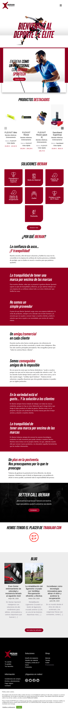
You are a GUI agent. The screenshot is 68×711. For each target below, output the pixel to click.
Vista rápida (11, 143)
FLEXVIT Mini (11, 132)
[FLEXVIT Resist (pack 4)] (41, 116)
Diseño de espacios (31, 658)
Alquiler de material (31, 660)
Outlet (47, 662)
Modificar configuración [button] (8, 707)
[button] (5, 128)
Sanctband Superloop (57, 133)
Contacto (8, 685)
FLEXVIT (13, 141)
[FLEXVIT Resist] (26, 116)
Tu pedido (8, 664)
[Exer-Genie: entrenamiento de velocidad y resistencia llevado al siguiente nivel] (13, 573)
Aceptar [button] (19, 707)
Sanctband (59, 143)
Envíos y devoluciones (12, 681)
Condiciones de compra (12, 679)
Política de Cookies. (32, 698)
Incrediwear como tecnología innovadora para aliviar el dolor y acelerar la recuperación (54, 592)
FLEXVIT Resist (26, 133)
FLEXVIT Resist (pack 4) (41, 134)
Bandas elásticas (10, 135)
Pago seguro (9, 683)
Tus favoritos (9, 666)
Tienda (47, 660)
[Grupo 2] (8, 2)
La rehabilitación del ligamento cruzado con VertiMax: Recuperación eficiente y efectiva (34, 591)
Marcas (47, 658)
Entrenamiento (11, 137)
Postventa (28, 667)
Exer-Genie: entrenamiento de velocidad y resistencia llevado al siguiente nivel (13, 591)
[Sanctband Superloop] (57, 116)
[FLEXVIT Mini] (10, 116)
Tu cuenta (8, 662)
